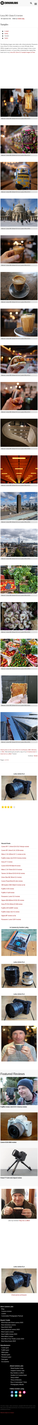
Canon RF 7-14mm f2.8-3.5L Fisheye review (15, 846)
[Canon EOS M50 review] (19, 1126)
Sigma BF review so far (8, 915)
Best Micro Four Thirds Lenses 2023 (12, 1339)
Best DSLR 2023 (6, 1327)
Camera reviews (6, 1311)
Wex (3, 751)
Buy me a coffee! (24, 1220)
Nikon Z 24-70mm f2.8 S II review (11, 869)
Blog (2, 1309)
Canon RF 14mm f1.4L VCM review (12, 850)
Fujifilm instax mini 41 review (10, 912)
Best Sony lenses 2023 (8, 1341)
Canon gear (5, 1347)
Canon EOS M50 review (8, 1142)
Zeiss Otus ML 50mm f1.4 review (11, 877)
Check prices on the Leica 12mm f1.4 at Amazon (14, 749)
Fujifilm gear (5, 1350)
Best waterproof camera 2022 (10, 1329)
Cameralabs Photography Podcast (12, 1316)
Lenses (3, 1313)
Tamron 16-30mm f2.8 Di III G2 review (13, 873)
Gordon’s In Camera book (19, 1375)
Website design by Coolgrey (7, 1412)
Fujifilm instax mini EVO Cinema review (13, 858)
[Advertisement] (19, 71)
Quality (6, 33)
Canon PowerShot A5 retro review (12, 881)
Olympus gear (5, 1354)
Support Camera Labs (17, 1370)
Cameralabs (9, 3)
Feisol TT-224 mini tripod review (11, 1178)
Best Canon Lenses (7, 1332)
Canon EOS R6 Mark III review (11, 865)
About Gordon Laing (17, 1368)
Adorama (33, 749)
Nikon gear (4, 1352)
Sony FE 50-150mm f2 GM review (11, 904)
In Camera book (31, 751)
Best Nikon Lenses (7, 1336)
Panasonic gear (6, 1357)
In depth (7, 31)
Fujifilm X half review (7, 892)
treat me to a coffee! (6, 754)
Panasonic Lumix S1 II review (10, 896)
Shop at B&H (15, 1377)
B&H (29, 749)
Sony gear (4, 1359)
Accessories (5, 1361)
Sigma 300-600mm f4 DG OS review (12, 900)
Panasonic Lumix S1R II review (11, 919)
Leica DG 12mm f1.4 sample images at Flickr (22, 52)
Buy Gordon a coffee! (17, 1373)
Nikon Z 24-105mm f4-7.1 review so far (13, 854)
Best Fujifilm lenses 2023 (9, 1334)
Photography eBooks (17, 1384)
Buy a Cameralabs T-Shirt (19, 1382)
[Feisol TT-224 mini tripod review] (19, 1162)
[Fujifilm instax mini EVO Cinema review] (19, 1091)
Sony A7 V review (6, 862)
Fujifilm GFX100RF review (9, 908)
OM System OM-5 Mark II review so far (13, 885)
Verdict (6, 38)
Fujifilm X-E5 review (7, 889)
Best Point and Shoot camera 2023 (12, 1322)
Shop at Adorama (16, 1380)
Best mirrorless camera (8, 1325)
